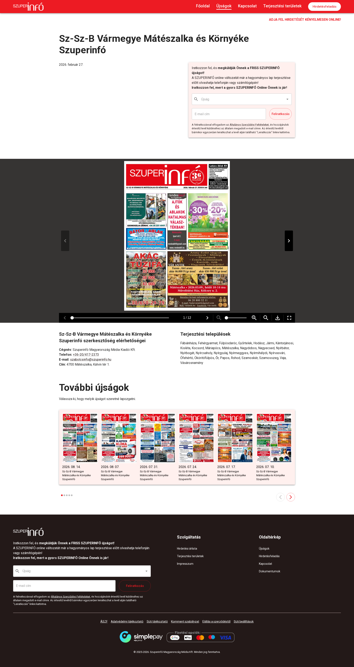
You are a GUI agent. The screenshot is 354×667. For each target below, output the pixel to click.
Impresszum (185, 563)
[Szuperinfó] (28, 6)
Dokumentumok (269, 571)
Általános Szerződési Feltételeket (249, 124)
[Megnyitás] (287, 99)
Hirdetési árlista (187, 548)
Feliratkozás (280, 114)
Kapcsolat (247, 5)
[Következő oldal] (290, 497)
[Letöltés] (277, 318)
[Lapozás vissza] (65, 241)
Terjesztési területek (282, 5)
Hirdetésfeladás (324, 6)
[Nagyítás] (254, 318)
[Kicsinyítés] (219, 318)
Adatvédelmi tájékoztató (127, 621)
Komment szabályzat (185, 621)
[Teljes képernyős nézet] (289, 318)
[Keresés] (266, 318)
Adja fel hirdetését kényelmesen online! (305, 20)
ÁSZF (104, 621)
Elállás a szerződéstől (216, 621)
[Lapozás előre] (289, 241)
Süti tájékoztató (157, 621)
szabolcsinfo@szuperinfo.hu (90, 359)
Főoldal (203, 5)
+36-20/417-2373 (86, 355)
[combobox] (242, 99)
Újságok (223, 5)
